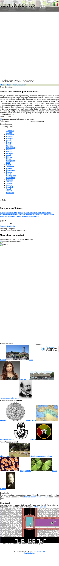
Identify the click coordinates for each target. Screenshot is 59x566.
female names (40, 213)
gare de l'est (25, 379)
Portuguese (11, 176)
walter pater (14, 398)
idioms (51, 214)
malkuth (32, 439)
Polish (8, 174)
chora (2, 456)
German (9, 153)
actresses (4, 214)
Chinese (9, 138)
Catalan (9, 136)
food (23, 214)
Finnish (9, 149)
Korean (9, 168)
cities (10, 214)
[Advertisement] (29, 45)
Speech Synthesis (7, 226)
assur (34, 420)
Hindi (8, 159)
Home (2, 85)
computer (20, 216)
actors (48, 213)
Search (43, 8)
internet (27, 216)
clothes (12, 216)
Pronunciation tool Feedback (36, 497)
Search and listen (37, 122)
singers (9, 213)
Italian (8, 164)
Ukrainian (10, 193)
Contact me (40, 551)
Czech (8, 140)
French (9, 151)
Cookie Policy (29, 553)
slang (2, 216)
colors (15, 214)
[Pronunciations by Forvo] (49, 351)
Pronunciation (19, 85)
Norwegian (10, 170)
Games (36, 8)
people (20, 213)
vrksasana (4, 398)
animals (29, 214)
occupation (37, 214)
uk (20, 214)
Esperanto (10, 148)
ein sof (3, 420)
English (9, 146)
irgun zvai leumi (7, 439)
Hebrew (9, 157)
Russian (9, 179)
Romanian (10, 178)
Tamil (8, 189)
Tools (9, 85)
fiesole (3, 360)
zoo (7, 456)
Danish (9, 142)
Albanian (10, 131)
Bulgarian (10, 134)
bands (14, 213)
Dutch (8, 144)
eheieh (28, 420)
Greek (8, 155)
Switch (4, 200)
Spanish (9, 185)
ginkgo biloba (25, 471)
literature (35, 216)
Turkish (9, 191)
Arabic (9, 133)
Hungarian (10, 161)
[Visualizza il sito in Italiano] (55, 4)
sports (45, 214)
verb (7, 216)
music (2, 213)
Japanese (10, 166)
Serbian (9, 181)
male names (29, 213)
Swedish (9, 187)
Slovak (9, 183)
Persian (9, 172)
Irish (8, 163)
